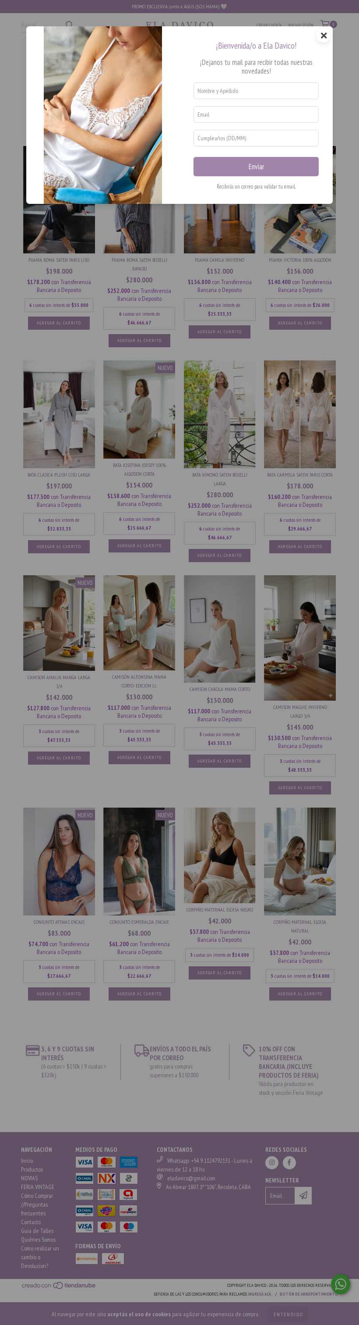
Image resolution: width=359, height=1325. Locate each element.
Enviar (256, 166)
